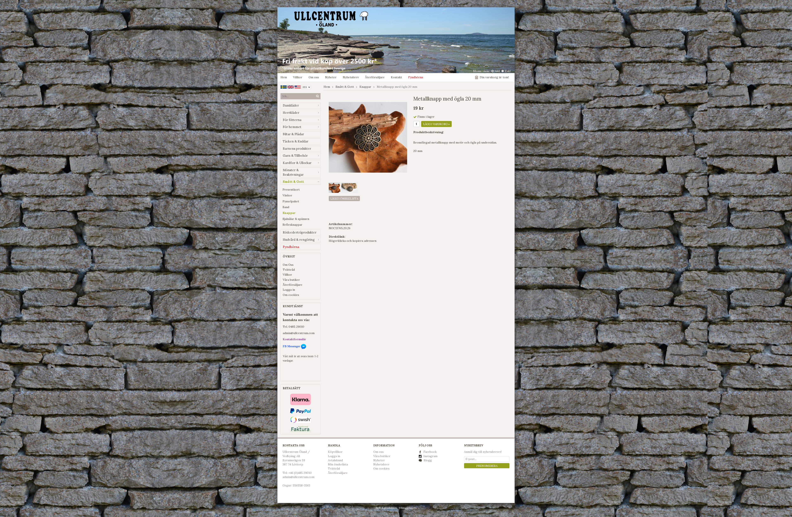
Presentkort (291, 189)
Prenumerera (486, 466)
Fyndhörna (415, 77)
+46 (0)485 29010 (300, 473)
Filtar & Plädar (293, 134)
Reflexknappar (292, 224)
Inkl (497, 71)
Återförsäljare (375, 77)
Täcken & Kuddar (295, 141)
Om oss (314, 77)
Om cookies (291, 295)
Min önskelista (338, 464)
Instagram (430, 456)
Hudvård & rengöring (299, 240)
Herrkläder (291, 113)
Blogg (427, 460)
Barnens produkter (297, 149)
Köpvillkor (335, 452)
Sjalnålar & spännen (296, 219)
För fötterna (292, 120)
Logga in (289, 290)
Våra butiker (291, 280)
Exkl (507, 71)
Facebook (430, 452)
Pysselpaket (291, 201)
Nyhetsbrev (351, 77)
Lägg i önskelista (344, 198)
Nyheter (331, 77)
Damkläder (291, 105)
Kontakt (396, 77)
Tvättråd (289, 270)
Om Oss (288, 265)
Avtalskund (335, 460)
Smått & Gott (293, 182)
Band (286, 207)
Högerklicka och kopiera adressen (352, 241)
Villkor (297, 77)
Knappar (289, 213)
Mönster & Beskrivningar (293, 172)
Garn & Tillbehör (295, 156)
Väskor (287, 195)
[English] (291, 87)
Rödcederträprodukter (299, 232)
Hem (283, 77)
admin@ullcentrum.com (299, 333)
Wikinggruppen (408, 507)
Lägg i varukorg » (436, 124)
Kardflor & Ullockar (297, 163)
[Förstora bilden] (368, 137)
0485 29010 (296, 326)
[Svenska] (283, 87)
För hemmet (292, 127)
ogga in (335, 456)
